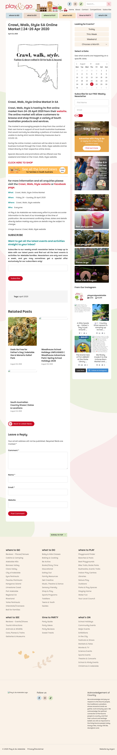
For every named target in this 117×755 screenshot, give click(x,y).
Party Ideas (47, 625)
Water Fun (83, 595)
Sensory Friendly (49, 587)
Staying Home (84, 591)
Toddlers (46, 598)
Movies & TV (83, 647)
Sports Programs (49, 595)
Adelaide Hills (12, 561)
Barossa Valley (12, 565)
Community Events (87, 625)
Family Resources (50, 576)
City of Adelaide (13, 572)
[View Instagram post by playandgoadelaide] (90, 319)
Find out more (91, 148)
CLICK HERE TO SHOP (20, 162)
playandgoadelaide (83, 306)
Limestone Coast (13, 587)
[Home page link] (36, 6)
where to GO (14, 15)
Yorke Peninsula (13, 602)
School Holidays (85, 621)
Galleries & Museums (15, 636)
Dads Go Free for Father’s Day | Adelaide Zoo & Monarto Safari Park (22, 354)
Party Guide (47, 621)
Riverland (10, 598)
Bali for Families (13, 609)
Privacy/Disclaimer (35, 749)
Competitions (95, 9)
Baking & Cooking (50, 558)
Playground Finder (86, 554)
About (77, 9)
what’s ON (102, 15)
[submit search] (109, 4)
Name (11, 474)
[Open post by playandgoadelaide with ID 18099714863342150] (100, 312)
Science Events (85, 651)
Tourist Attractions (14, 625)
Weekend (92, 39)
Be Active (46, 561)
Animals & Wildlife (14, 629)
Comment (13, 450)
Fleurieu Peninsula (14, 580)
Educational (47, 569)
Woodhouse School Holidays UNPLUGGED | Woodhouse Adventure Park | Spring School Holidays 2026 (53, 355)
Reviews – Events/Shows (17, 621)
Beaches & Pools (85, 558)
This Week (92, 34)
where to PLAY (49, 15)
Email (11, 487)
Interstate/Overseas (15, 606)
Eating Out (47, 572)
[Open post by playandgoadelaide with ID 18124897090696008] (100, 344)
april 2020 (23, 296)
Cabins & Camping (14, 558)
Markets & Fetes (85, 644)
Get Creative (47, 580)
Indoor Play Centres (87, 572)
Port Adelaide (12, 591)
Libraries (82, 576)
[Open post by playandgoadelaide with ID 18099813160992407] (83, 312)
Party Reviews (48, 629)
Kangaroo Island (13, 583)
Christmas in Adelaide (88, 666)
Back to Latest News (23, 423)
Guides (45, 606)
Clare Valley (11, 569)
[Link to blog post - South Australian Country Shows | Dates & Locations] (22, 384)
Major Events (84, 629)
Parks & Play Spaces (87, 587)
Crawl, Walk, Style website (34, 184)
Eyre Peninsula (12, 576)
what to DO (32, 15)
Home (71, 9)
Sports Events (84, 655)
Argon (112, 749)
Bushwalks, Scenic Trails (89, 569)
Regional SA (11, 595)
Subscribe (107, 9)
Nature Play (83, 580)
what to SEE (67, 15)
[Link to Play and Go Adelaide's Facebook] (69, 4)
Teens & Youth (48, 602)
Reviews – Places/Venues (17, 554)
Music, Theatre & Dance (52, 583)
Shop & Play (47, 591)
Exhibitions (83, 632)
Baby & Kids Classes (51, 554)
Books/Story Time (50, 565)
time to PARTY (85, 15)
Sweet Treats (48, 632)
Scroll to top (57, 535)
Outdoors (82, 583)
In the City (83, 636)
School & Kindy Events (88, 662)
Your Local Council (86, 598)
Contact (85, 9)
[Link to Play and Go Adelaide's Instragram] (75, 4)
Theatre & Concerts (87, 658)
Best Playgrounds (86, 561)
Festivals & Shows (86, 640)
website (61, 111)
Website (12, 500)
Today (92, 29)
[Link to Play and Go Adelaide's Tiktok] (81, 4)
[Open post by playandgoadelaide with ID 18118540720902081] (83, 344)
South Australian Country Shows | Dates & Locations (22, 405)
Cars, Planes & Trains (15, 632)
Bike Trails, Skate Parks (88, 565)
